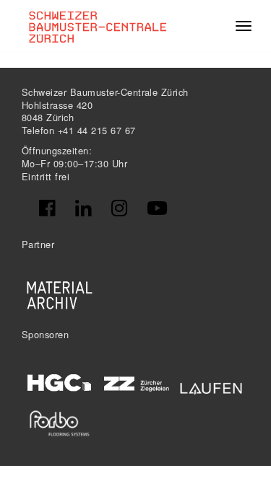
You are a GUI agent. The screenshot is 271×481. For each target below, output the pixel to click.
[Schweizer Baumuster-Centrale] (98, 26)
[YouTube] (157, 208)
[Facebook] (47, 208)
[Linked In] (83, 208)
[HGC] (60, 383)
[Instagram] (119, 208)
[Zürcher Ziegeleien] (135, 383)
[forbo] (60, 423)
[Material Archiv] (60, 295)
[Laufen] (211, 386)
